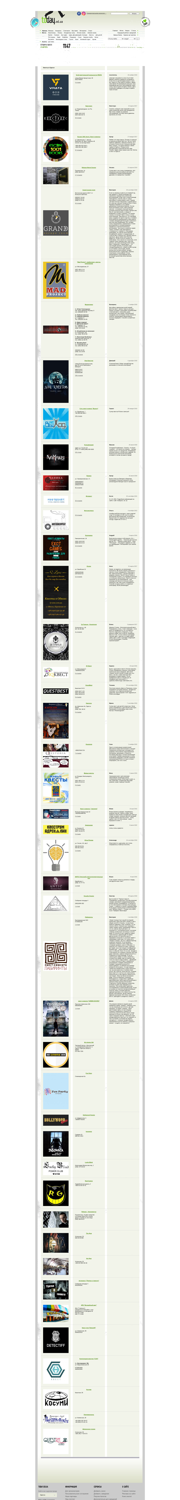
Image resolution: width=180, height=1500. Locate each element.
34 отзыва (78, 118)
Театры (60, 33)
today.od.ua (43, 1486)
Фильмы (50, 30)
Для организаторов (72, 1491)
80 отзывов (78, 487)
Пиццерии (73, 37)
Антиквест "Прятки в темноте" (89, 1280)
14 (100, 47)
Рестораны (51, 37)
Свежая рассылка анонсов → (96, 13)
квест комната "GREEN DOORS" (89, 1001)
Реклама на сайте (128, 1494)
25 (123, 47)
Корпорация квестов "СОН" (88, 1358)
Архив (94, 39)
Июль (74, 47)
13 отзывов (78, 546)
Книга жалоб (127, 1496)
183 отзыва (78, 416)
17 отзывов (78, 175)
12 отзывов (78, 576)
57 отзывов (78, 150)
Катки (96, 37)
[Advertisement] (90, 5)
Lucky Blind (89, 1162)
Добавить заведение (101, 1494)
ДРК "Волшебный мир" (89, 1305)
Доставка (51, 41)
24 (121, 47)
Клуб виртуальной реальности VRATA (89, 75)
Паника (88, 475)
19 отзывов (78, 515)
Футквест (89, 496)
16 (104, 47)
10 (92, 47)
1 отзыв (77, 885)
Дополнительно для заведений (105, 1499)
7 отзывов (78, 753)
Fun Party (89, 1073)
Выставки (75, 30)
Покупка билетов (100, 1496)
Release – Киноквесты (89, 1211)
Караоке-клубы (88, 37)
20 (112, 47)
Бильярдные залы (61, 39)
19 (110, 47)
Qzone (89, 566)
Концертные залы (69, 33)
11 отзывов (78, 632)
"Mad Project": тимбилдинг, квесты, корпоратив (89, 262)
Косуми (88, 1389)
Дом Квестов (88, 360)
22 (116, 47)
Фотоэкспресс (89, 510)
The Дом (89, 1233)
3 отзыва (78, 834)
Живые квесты (89, 773)
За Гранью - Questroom (89, 624)
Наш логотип (70, 1499)
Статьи (133, 30)
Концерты (58, 30)
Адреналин (89, 825)
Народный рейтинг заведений (126, 33)
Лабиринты (89, 917)
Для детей (99, 35)
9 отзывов (78, 673)
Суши (79, 37)
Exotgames (88, 535)
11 (94, 47)
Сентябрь (139, 47)
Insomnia (89, 1131)
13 (98, 47)
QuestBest (88, 685)
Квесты (91, 35)
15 (102, 47)
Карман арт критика (130, 35)
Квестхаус (88, 106)
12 (96, 47)
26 (125, 47)
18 (108, 47)
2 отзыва (78, 850)
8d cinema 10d (89, 1042)
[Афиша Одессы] (52, 24)
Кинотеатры (52, 33)
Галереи (56, 35)
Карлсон (89, 703)
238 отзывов (79, 375)
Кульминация (88, 445)
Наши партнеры (71, 1496)
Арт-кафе (64, 35)
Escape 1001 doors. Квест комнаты (88, 136)
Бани (76, 39)
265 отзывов (79, 354)
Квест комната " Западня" (88, 808)
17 (106, 47)
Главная (115, 30)
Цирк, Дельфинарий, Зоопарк (78, 35)
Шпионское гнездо (89, 1429)
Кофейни (65, 37)
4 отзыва (78, 82)
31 (134, 47)
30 (132, 47)
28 (129, 47)
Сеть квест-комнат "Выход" (89, 408)
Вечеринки (83, 30)
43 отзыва (78, 203)
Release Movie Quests (89, 167)
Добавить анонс (100, 1491)
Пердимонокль (89, 1414)
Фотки (121, 30)
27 (127, 47)
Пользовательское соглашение (76, 1494)
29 (131, 47)
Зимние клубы (91, 33)
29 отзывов (78, 500)
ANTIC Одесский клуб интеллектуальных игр (89, 877)
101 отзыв (78, 452)
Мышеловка (89, 304)
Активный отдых (85, 39)
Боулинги (51, 39)
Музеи (50, 35)
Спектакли (66, 30)
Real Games (89, 1181)
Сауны (71, 39)
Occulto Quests (89, 896)
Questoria (89, 744)
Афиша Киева (117, 35)
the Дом (88, 1258)
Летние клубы (81, 33)
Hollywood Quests (89, 1115)
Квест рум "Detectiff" (89, 1328)
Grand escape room (89, 190)
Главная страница (128, 1491)
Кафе (58, 37)
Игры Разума (89, 840)
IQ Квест (89, 666)
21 (114, 47)
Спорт (90, 30)
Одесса (42, 1495)
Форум (127, 30)
